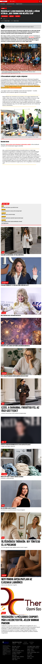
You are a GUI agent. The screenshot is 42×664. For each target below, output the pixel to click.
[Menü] (39, 1)
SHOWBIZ (10, 6)
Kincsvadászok (4, 16)
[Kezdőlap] (3, 1)
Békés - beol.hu (14, 649)
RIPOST (2, 6)
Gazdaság (31, 642)
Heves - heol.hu (14, 659)
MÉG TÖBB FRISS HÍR (5, 223)
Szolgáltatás (25, 643)
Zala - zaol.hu (29, 658)
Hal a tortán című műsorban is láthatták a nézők (18, 144)
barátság (11, 16)
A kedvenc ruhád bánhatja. (7, 478)
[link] (2, 252)
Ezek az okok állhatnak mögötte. (9, 585)
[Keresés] (37, 1)
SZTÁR (5, 6)
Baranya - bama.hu (15, 647)
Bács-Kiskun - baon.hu (16, 646)
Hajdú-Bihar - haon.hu (16, 658)
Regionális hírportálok (17, 642)
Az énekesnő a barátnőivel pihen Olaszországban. (13, 510)
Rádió (31, 643)
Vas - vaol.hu (29, 655)
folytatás (17, 16)
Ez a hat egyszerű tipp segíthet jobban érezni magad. (14, 547)
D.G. (6, 18)
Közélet (25, 642)
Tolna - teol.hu (29, 653)
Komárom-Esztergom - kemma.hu (33, 647)
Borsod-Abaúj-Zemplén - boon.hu (18, 650)
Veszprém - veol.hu (30, 656)
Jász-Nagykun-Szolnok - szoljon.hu (33, 646)
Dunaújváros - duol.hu (16, 653)
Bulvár (19, 643)
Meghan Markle (19, 3)
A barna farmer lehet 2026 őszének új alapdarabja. (13, 413)
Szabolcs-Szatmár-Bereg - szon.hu (33, 652)
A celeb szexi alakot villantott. (8, 446)
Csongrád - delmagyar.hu (16, 652)
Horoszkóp (3, 3)
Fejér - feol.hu (14, 655)
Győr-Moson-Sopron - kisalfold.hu (18, 656)
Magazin (14, 643)
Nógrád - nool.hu (30, 649)
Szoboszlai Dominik (10, 3)
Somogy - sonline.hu (30, 650)
